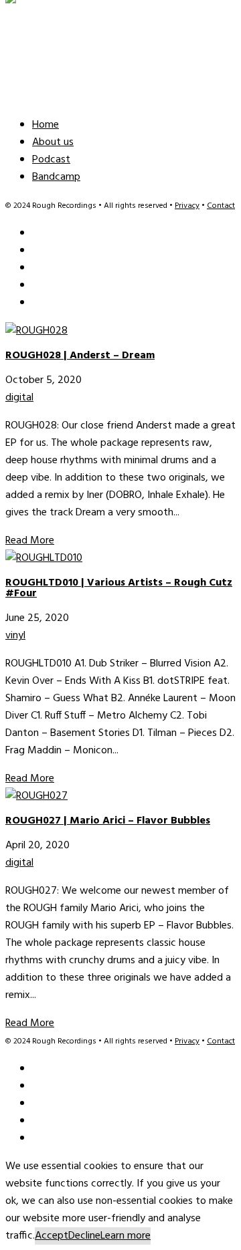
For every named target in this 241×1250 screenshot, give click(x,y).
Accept (51, 1236)
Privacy (187, 206)
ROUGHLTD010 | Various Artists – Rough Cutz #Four (118, 588)
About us (53, 142)
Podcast (51, 159)
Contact (221, 206)
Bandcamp (56, 177)
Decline (84, 1236)
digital (19, 397)
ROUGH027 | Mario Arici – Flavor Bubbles (107, 821)
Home (45, 125)
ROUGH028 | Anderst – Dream (80, 355)
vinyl (15, 635)
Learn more (125, 1236)
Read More (29, 540)
